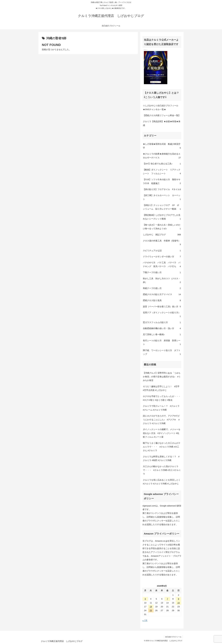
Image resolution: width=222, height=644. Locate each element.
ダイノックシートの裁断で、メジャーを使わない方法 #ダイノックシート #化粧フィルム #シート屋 (161, 433)
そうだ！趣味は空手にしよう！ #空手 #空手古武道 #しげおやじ (161, 388)
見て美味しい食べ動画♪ (162, 334)
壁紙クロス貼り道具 (162, 300)
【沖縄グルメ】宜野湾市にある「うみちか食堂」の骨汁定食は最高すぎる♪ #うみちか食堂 (161, 377)
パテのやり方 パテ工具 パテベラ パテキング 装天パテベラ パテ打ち (162, 264)
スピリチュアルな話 (162, 250)
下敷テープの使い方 (162, 272)
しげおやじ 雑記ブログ (162, 234)
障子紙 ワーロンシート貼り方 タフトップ (162, 352)
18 (151, 606)
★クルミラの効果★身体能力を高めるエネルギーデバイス (162, 156)
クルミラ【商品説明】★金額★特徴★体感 (161, 123)
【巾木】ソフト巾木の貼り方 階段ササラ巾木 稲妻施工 (162, 181)
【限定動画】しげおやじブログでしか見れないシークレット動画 (162, 217)
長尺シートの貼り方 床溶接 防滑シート (162, 342)
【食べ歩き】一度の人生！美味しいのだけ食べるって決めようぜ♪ (162, 227)
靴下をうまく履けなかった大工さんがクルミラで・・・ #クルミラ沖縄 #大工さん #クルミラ (161, 447)
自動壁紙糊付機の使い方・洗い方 (162, 328)
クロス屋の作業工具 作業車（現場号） (162, 243)
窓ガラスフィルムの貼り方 (162, 322)
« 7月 (144, 620)
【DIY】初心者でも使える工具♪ (162, 164)
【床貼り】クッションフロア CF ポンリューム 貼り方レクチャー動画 (162, 207)
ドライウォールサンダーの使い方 (162, 256)
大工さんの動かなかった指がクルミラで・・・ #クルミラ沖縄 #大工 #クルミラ (162, 470)
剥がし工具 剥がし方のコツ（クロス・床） (162, 280)
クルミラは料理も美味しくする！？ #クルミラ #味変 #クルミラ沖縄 (161, 458)
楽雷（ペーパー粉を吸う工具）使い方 (162, 306)
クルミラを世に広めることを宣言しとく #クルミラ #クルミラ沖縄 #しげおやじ (162, 482)
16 (178, 603)
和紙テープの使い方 (162, 288)
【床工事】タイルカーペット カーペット (162, 197)
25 (151, 610)
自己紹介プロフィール (173, 637)
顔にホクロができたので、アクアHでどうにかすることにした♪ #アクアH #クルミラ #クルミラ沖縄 (161, 420)
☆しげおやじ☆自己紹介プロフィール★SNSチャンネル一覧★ (160, 107)
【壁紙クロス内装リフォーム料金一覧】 (161, 115)
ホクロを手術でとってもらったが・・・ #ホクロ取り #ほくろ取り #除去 (161, 398)
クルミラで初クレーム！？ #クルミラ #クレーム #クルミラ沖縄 (161, 408)
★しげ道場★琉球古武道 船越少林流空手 (162, 146)
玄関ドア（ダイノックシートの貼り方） (162, 314)
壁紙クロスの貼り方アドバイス (162, 294)
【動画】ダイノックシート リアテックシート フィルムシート (162, 172)
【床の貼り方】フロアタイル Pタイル (162, 189)
